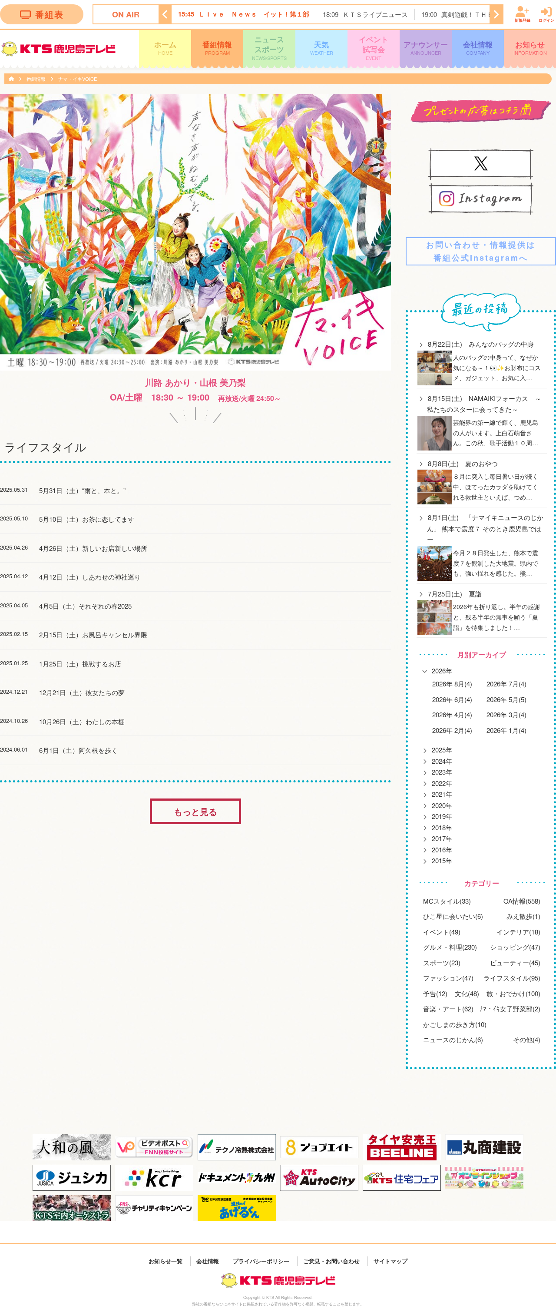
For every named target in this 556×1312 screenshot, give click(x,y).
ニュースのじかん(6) (453, 1039)
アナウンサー (426, 47)
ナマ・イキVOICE (77, 78)
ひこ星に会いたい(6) (453, 916)
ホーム (165, 47)
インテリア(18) (518, 931)
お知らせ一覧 (165, 1261)
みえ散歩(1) (523, 916)
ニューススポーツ (269, 47)
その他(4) (526, 1039)
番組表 (49, 14)
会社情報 (478, 47)
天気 (321, 47)
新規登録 (522, 20)
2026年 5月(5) (506, 699)
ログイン (546, 20)
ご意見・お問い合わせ (331, 1261)
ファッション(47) (448, 977)
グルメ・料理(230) (450, 946)
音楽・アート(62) (448, 1008)
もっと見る (195, 811)
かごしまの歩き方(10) (454, 1024)
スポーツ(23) (441, 962)
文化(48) (467, 993)
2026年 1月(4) (506, 730)
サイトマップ (390, 1261)
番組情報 (217, 47)
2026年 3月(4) (506, 714)
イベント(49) (441, 931)
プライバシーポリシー (261, 1261)
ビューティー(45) (515, 962)
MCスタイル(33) (447, 900)
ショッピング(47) (515, 946)
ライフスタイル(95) (511, 977)
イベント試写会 (373, 47)
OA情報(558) (521, 900)
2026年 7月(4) (506, 683)
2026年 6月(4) (452, 699)
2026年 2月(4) (452, 730)
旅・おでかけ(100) (513, 993)
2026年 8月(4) (452, 683)
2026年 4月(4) (452, 714)
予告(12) (435, 993)
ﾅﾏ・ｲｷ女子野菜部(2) (510, 1008)
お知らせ (530, 47)
